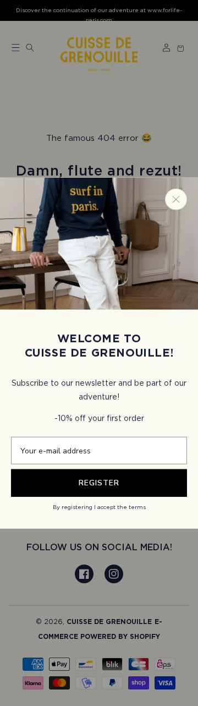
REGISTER (99, 483)
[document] (99, 353)
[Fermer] (176, 199)
